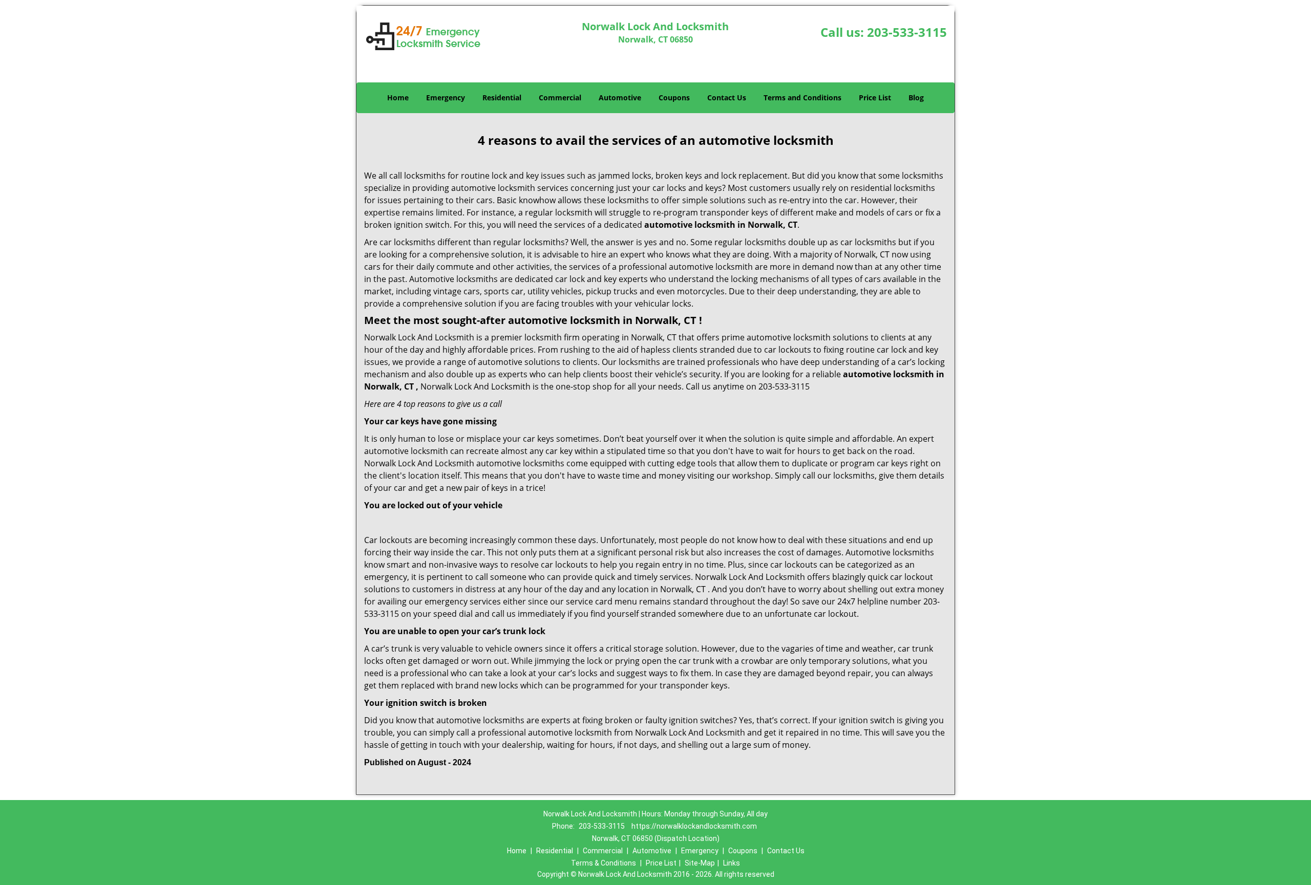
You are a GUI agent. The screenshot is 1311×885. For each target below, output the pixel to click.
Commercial (560, 97)
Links (731, 863)
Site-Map (700, 863)
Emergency (445, 97)
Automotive (620, 97)
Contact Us (726, 97)
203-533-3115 (907, 32)
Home (398, 97)
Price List (875, 97)
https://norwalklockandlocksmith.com (694, 826)
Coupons (674, 97)
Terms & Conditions (603, 863)
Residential (501, 97)
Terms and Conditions (802, 97)
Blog (916, 97)
